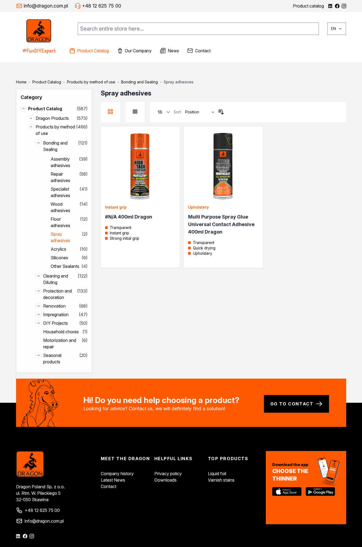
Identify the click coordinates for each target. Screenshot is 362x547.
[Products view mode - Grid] (110, 111)
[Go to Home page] (41, 37)
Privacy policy (168, 473)
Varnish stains (221, 480)
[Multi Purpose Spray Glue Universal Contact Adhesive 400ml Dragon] (223, 166)
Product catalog (308, 6)
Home (21, 82)
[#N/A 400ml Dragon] (140, 166)
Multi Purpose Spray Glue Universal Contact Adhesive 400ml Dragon (221, 224)
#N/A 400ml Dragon (128, 217)
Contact (108, 486)
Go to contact (292, 403)
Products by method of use (91, 82)
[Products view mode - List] (135, 111)
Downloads (165, 480)
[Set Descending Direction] (221, 112)
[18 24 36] (164, 112)
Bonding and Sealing (139, 82)
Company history (117, 473)
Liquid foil (217, 473)
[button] (54, 97)
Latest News (113, 480)
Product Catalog (46, 82)
